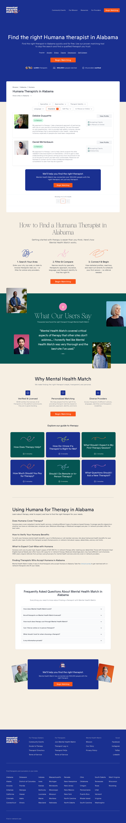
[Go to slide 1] (61, 353)
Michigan (53, 781)
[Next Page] (67, 201)
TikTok (117, 750)
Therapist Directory (36, 750)
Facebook (116, 742)
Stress (56, 53)
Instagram (116, 746)
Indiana (41, 777)
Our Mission (73, 10)
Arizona (9, 786)
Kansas (41, 786)
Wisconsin (113, 781)
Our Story (90, 746)
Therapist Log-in (61, 746)
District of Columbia (27, 781)
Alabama (23, 87)
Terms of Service (35, 754)
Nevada (67, 777)
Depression (72, 53)
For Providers (96, 10)
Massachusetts (55, 777)
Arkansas (9, 790)
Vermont (98, 794)
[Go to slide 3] (64, 353)
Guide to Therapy (36, 746)
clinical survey (86, 564)
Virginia (98, 798)
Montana (52, 798)
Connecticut (11, 802)
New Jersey (68, 786)
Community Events (59, 10)
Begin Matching (112, 10)
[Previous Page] (58, 201)
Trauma (63, 53)
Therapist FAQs (61, 750)
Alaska (8, 781)
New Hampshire (70, 781)
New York (68, 794)
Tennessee (99, 781)
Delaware (23, 777)
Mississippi (53, 790)
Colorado (10, 798)
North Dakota (69, 802)
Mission (89, 742)
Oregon (83, 786)
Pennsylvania (85, 790)
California (10, 794)
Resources (84, 10)
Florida (22, 786)
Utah (97, 790)
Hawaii (22, 794)
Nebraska (53, 802)
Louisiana (42, 794)
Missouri (52, 794)
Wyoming (112, 786)
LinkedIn (116, 754)
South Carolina (86, 802)
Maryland (42, 802)
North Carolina (70, 798)
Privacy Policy (91, 750)
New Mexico (69, 790)
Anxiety (49, 53)
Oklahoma (84, 781)
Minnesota (53, 786)
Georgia (22, 790)
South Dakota (100, 777)
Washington (99, 802)
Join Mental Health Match (65, 742)
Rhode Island (85, 798)
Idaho (21, 798)
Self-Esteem (82, 53)
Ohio (82, 777)
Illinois (22, 802)
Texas (97, 786)
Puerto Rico (84, 794)
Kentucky (42, 790)
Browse (15, 87)
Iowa (40, 781)
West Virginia (114, 777)
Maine (40, 798)
